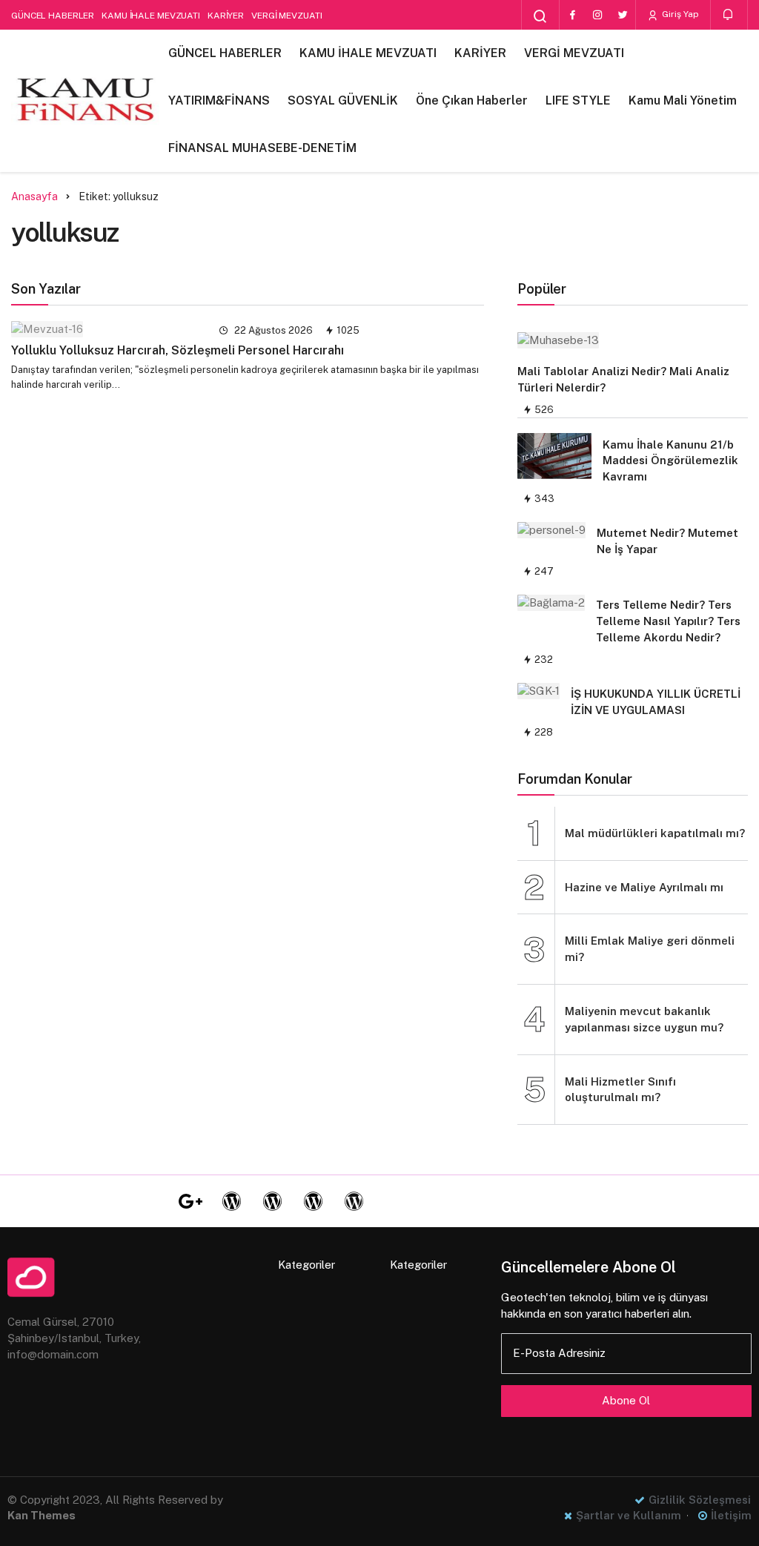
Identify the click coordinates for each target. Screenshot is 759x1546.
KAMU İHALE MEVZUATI (151, 15)
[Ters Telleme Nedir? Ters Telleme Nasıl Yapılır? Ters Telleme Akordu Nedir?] (551, 602)
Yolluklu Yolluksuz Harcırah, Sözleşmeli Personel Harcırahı (177, 350)
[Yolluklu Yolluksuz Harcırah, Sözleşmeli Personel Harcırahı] (105, 328)
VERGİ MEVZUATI (286, 15)
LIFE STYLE (578, 100)
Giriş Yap (679, 14)
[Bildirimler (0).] (729, 14)
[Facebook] (572, 15)
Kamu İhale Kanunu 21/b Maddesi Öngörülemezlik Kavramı (670, 460)
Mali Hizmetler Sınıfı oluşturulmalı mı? (620, 1089)
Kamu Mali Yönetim (683, 100)
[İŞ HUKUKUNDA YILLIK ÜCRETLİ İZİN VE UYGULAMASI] (538, 690)
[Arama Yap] (540, 16)
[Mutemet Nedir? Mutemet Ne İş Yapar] (551, 529)
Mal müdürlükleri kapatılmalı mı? (655, 833)
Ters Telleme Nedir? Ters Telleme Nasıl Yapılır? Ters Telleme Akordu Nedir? (668, 621)
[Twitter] (622, 15)
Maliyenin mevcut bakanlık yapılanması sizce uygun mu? (644, 1019)
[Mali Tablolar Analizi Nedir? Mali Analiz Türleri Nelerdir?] (625, 339)
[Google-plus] (190, 1201)
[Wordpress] (231, 1201)
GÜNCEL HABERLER (52, 15)
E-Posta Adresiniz (559, 1353)
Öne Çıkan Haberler (472, 100)
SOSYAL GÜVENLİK (343, 100)
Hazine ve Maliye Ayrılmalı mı (644, 887)
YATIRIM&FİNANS (219, 100)
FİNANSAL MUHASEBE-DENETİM (262, 148)
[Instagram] (597, 15)
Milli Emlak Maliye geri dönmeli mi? (650, 948)
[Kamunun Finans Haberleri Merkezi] (85, 101)
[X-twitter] (149, 1201)
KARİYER (226, 15)
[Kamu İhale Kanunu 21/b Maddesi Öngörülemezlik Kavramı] (554, 456)
